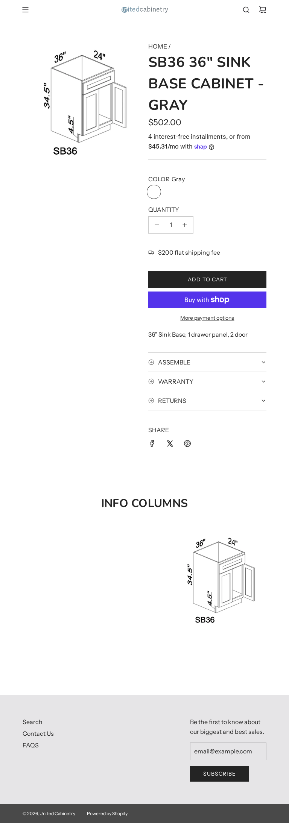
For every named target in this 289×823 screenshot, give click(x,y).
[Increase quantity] (184, 225)
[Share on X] (169, 445)
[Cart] (262, 10)
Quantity (163, 209)
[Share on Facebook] (152, 445)
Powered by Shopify (107, 813)
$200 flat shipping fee (189, 252)
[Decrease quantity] (157, 225)
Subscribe (219, 773)
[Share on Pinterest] (187, 445)
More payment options (207, 317)
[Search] (246, 10)
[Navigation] (25, 10)
